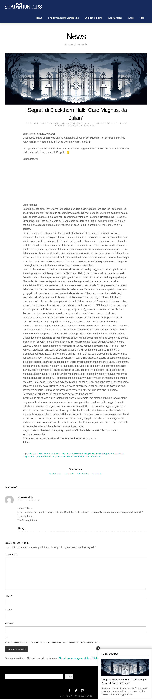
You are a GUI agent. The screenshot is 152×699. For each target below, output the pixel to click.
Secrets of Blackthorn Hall (49, 123)
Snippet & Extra (93, 17)
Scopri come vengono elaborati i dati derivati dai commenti (91, 658)
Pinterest (83, 473)
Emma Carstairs (52, 453)
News (39, 17)
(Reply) (21, 528)
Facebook (55, 473)
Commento (11, 554)
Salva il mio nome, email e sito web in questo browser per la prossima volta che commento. (52, 642)
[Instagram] (82, 691)
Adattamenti (115, 17)
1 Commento (72, 125)
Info (142, 17)
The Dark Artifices (78, 123)
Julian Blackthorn (114, 453)
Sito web (9, 623)
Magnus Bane (29, 456)
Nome (8, 596)
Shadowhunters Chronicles (63, 17)
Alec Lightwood (35, 453)
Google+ (97, 473)
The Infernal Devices (103, 123)
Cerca (69, 676)
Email (8, 609)
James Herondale (96, 453)
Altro (131, 17)
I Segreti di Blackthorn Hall (74, 453)
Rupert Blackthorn (46, 456)
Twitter (69, 473)
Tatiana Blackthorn (92, 456)
